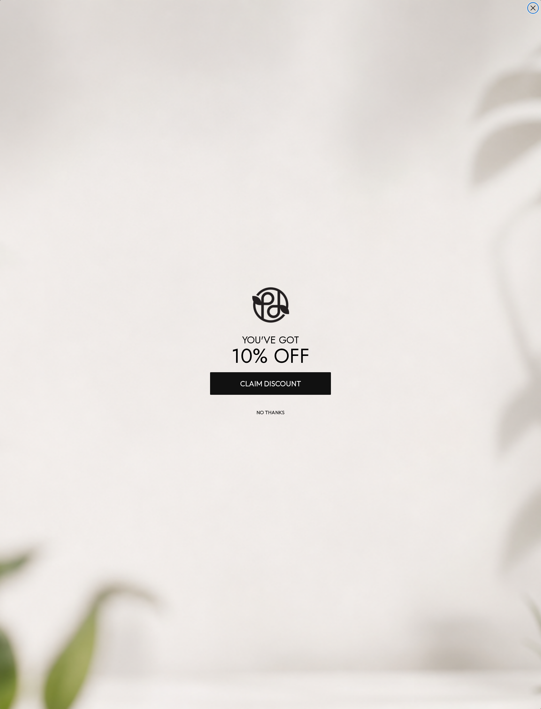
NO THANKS (270, 412)
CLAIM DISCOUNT (270, 383)
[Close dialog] (533, 8)
